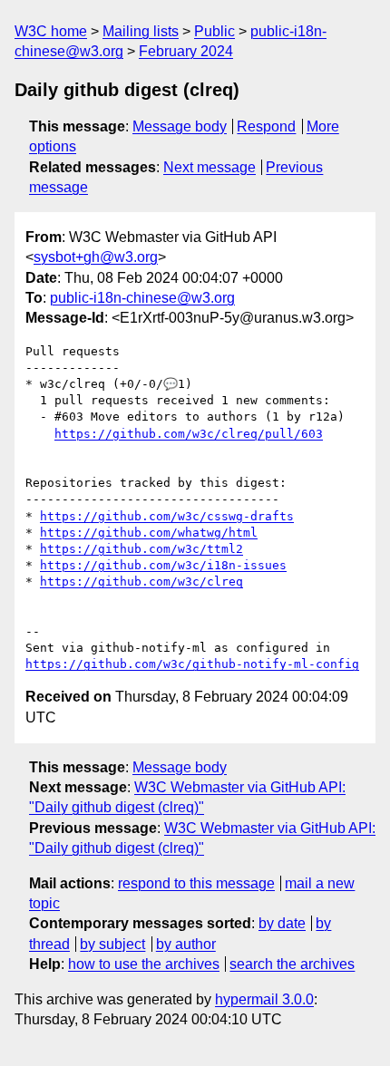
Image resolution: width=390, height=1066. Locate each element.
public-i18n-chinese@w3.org (142, 297)
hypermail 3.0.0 (264, 999)
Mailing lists (140, 31)
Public (214, 31)
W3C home (51, 31)
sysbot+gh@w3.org (96, 257)
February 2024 (186, 51)
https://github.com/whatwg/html (149, 532)
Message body (179, 126)
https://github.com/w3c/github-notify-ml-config (192, 664)
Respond (266, 126)
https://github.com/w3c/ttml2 (141, 549)
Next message (209, 167)
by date (282, 923)
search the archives (292, 964)
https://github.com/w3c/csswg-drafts (167, 516)
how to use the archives (143, 964)
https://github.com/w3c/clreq (141, 581)
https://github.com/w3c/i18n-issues (163, 565)
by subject (112, 944)
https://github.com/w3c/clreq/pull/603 (188, 434)
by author (186, 944)
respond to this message (196, 883)
